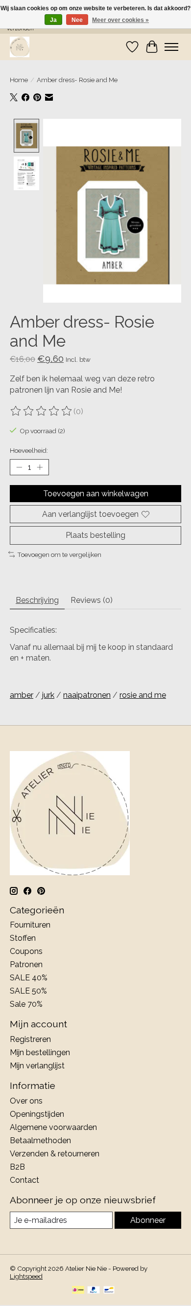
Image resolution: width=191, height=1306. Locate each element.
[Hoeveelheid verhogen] (39, 467)
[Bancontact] (109, 1290)
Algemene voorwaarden (53, 1127)
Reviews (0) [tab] (92, 600)
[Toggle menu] (171, 47)
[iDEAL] (78, 1290)
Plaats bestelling (95, 535)
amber (21, 695)
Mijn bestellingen (40, 1052)
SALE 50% (28, 991)
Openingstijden (37, 1114)
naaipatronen (87, 695)
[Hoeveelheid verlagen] (19, 467)
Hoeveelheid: (29, 450)
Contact (24, 1180)
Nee (77, 20)
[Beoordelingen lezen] (41, 411)
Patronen (26, 964)
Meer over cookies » (120, 20)
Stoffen (23, 938)
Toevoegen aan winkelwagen (95, 493)
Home (19, 80)
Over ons (26, 1101)
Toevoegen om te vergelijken (59, 554)
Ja (53, 20)
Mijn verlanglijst (37, 1065)
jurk (48, 695)
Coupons (26, 951)
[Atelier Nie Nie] (19, 47)
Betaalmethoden (40, 1140)
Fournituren (30, 925)
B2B (17, 1167)
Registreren (30, 1039)
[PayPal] (93, 1290)
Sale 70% (26, 1004)
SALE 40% (29, 977)
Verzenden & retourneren (54, 1153)
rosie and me (142, 695)
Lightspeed (26, 1276)
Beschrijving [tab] (37, 600)
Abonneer (148, 1220)
